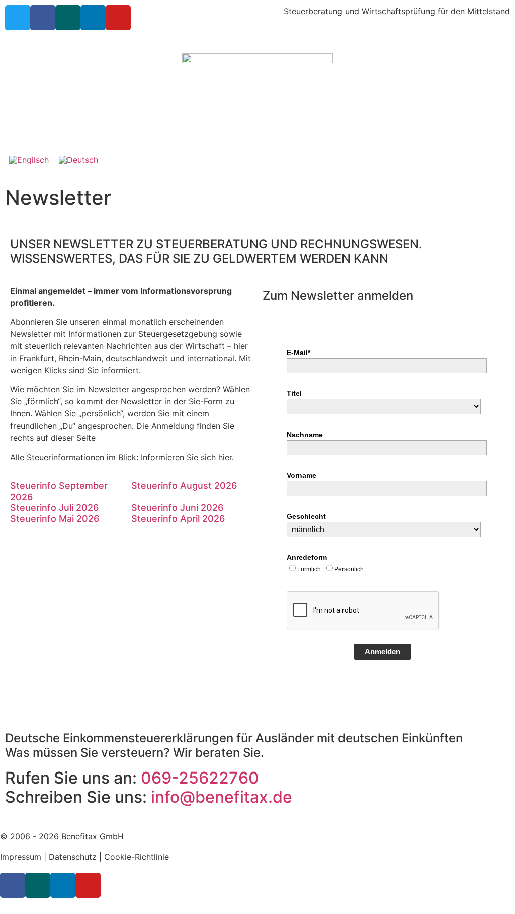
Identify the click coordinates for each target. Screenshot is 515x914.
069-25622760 (200, 778)
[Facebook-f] (42, 17)
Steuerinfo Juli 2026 (54, 507)
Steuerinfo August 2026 (184, 485)
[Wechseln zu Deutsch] (78, 159)
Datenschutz (73, 857)
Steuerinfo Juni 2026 (177, 507)
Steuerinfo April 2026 (178, 518)
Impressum (20, 857)
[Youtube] (118, 17)
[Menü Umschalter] (257, 131)
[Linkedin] (93, 17)
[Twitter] (17, 17)
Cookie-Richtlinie (136, 857)
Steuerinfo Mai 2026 (54, 518)
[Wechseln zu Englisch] (29, 159)
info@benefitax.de (221, 797)
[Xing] (67, 17)
